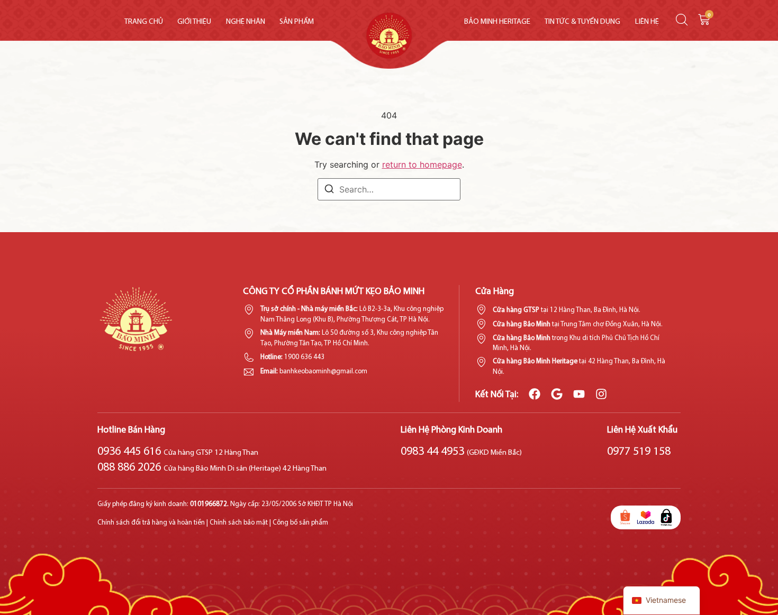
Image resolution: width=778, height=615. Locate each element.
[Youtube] (579, 394)
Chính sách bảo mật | (240, 522)
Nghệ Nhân (245, 22)
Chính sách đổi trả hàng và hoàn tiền (151, 522)
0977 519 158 (639, 452)
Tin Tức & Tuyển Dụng (582, 22)
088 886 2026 (212, 468)
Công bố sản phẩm (300, 522)
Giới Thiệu (194, 22)
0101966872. (210, 504)
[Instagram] (601, 394)
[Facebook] (534, 394)
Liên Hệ (647, 22)
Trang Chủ (143, 22)
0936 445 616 (177, 452)
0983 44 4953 (461, 452)
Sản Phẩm (296, 22)
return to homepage (422, 164)
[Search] (329, 190)
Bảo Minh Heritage (497, 22)
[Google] (557, 394)
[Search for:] (389, 189)
